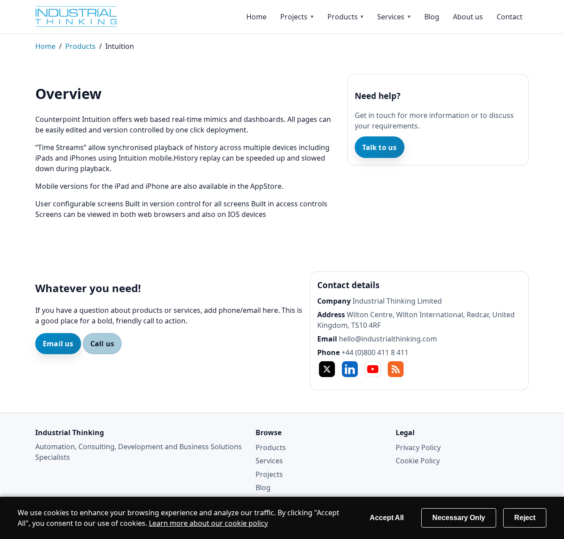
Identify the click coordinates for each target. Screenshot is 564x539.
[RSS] (395, 369)
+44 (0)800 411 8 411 (374, 352)
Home (256, 17)
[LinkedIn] (350, 369)
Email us (58, 343)
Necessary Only (458, 517)
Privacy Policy (418, 447)
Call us (102, 343)
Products (342, 17)
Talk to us (379, 147)
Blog (431, 17)
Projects (294, 17)
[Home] (83, 16)
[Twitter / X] (327, 369)
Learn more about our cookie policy (208, 523)
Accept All (387, 517)
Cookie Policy (418, 461)
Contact (510, 17)
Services (390, 17)
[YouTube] (372, 369)
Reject (524, 517)
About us (468, 17)
